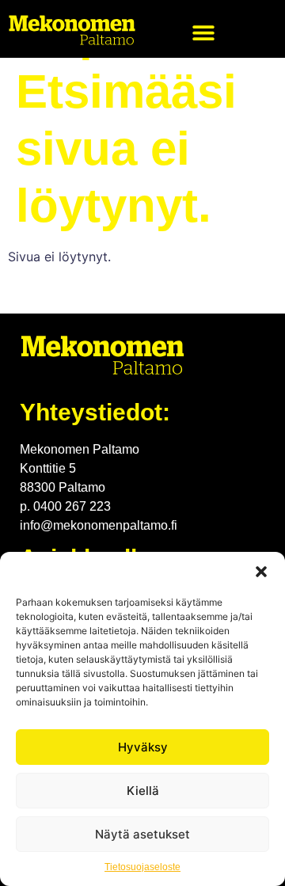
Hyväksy (143, 747)
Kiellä (143, 790)
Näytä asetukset (142, 834)
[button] (261, 572)
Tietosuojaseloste (142, 867)
